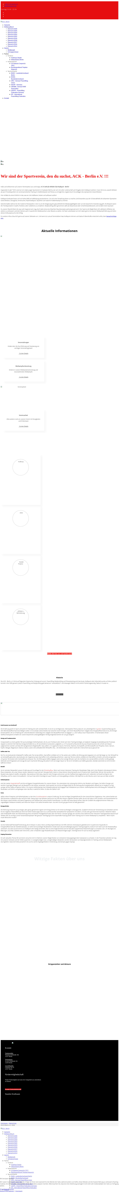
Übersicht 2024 (12, 32)
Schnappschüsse (13, 52)
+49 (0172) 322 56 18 (11, 4)
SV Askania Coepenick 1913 (19, 1170)
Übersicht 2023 (12, 34)
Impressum (4, 1123)
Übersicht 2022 (12, 36)
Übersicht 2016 (12, 44)
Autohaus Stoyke (16, 57)
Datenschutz (12, 1123)
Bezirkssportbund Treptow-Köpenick (22, 1172)
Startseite (7, 25)
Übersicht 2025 (12, 31)
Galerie (6, 48)
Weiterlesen (59, 694)
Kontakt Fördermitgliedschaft (13, 1089)
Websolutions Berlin (17, 59)
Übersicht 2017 (12, 42)
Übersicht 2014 (12, 46)
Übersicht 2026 (12, 29)
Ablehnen (11, 1189)
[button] (59, 161)
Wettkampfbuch (9, 27)
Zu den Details (23, 353)
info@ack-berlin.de (10, 6)
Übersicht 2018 (12, 40)
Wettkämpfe (11, 50)
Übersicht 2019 (12, 38)
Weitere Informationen (7, 1191)
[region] (59, 133)
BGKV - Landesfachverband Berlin (21, 1176)
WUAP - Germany (16, 84)
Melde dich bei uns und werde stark (59, 654)
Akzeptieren (3, 1189)
